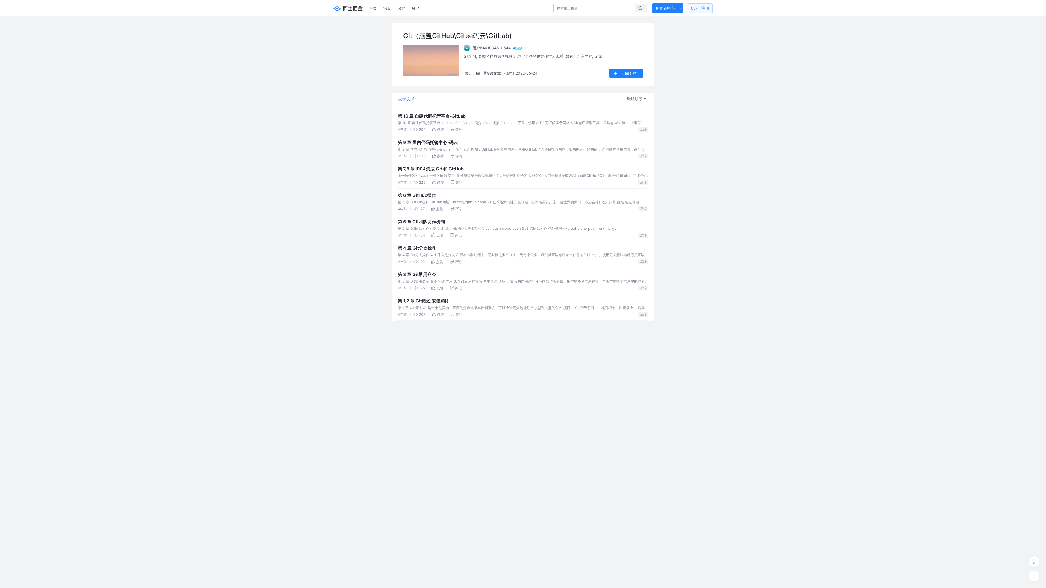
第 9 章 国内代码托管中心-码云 (428, 142)
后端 (643, 129)
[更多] (1034, 576)
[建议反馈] (1034, 561)
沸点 (387, 8)
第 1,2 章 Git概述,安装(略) (423, 301)
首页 (373, 8)
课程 (401, 8)
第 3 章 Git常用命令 (417, 274)
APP (415, 8)
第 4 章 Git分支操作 (417, 248)
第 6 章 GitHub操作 (417, 195)
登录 (699, 8)
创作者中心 (665, 8)
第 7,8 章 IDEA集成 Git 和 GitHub (431, 168)
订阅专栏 (629, 73)
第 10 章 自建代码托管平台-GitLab (432, 116)
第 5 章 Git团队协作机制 (421, 221)
